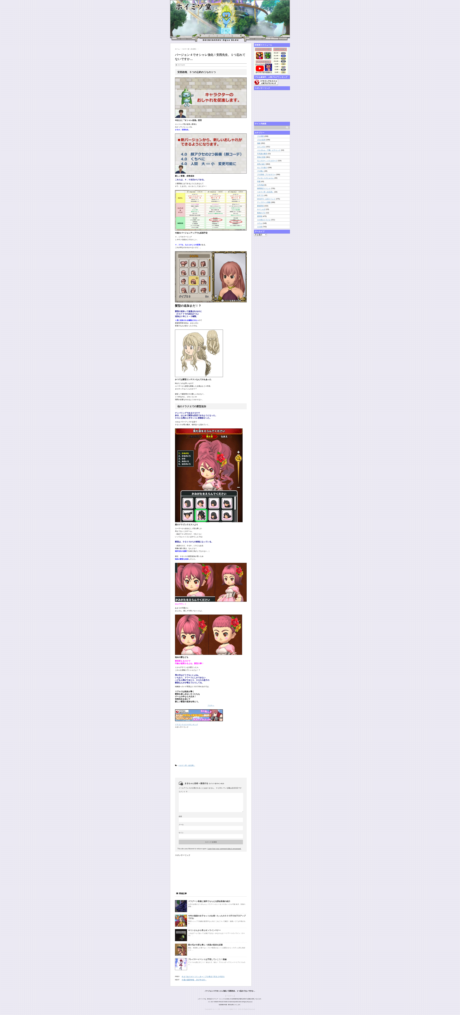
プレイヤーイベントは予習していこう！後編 (207, 959)
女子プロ (260, 195)
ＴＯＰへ (210, 705)
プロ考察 (260, 136)
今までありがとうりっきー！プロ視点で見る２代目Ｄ (203, 977)
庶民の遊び (261, 164)
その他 (259, 227)
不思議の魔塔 (262, 154)
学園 (258, 181)
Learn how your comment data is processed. (224, 849)
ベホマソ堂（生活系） (186, 765)
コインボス (261, 147)
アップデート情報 (263, 202)
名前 (180, 816)
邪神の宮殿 (261, 157)
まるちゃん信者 (191, 783)
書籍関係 (260, 206)
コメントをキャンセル (216, 783)
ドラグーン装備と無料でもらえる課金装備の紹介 (209, 901)
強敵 (258, 143)
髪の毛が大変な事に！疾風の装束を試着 (205, 945)
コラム (259, 223)
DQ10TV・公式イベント (266, 199)
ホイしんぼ (261, 209)
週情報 (259, 216)
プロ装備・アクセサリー (266, 174)
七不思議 (260, 185)
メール (181, 825)
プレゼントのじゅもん (265, 178)
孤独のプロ (261, 213)
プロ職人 (260, 171)
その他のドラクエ (263, 220)
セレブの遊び (262, 168)
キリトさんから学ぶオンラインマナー (204, 930)
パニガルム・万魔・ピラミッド (269, 150)
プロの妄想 (261, 140)
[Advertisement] (193, 746)
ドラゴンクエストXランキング (186, 724)
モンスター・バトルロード (267, 161)
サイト (181, 833)
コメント (183, 792)
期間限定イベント (263, 188)
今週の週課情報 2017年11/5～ (194, 980)
